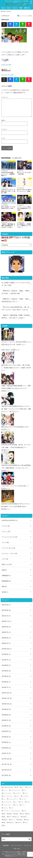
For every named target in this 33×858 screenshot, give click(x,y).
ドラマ (5, 559)
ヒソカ (16, 805)
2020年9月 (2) (6, 627)
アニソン (15, 8)
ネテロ (28, 802)
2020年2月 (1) (6, 638)
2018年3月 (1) (6, 742)
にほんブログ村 (6, 65)
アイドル (5, 526)
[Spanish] (5, 240)
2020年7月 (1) (6, 632)
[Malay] (25, 237)
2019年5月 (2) (6, 671)
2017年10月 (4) (7, 770)
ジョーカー (23, 799)
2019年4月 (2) (6, 676)
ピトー (22, 805)
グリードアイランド (8, 796)
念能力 (28, 813)
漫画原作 (5, 819)
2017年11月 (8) (7, 764)
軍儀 (4, 822)
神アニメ (13, 819)
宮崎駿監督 (6, 575)
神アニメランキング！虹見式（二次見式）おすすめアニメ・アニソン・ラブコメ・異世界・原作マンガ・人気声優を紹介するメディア (17, 853)
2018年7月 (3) (6, 720)
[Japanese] (20, 237)
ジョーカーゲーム (7, 802)
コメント (4, 97)
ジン (16, 802)
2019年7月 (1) (6, 660)
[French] (8, 237)
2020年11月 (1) (7, 621)
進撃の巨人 (11, 822)
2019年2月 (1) (6, 682)
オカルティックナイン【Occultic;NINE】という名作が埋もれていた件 (16, 343)
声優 (21, 8)
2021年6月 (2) (6, 610)
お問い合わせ (5, 350)
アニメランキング (6, 74)
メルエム (5, 807)
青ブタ (26, 822)
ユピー (12, 807)
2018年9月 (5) (6, 709)
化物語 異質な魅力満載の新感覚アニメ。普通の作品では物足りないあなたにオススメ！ (16, 387)
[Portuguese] (28, 237)
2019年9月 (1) (6, 654)
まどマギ (29, 787)
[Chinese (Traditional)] (2, 237)
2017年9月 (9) (6, 775)
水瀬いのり (16, 816)
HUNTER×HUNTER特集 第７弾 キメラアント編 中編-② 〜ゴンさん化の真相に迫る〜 (16, 505)
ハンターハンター (7, 805)
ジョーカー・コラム (9, 553)
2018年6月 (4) (6, 726)
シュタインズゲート (13, 799)
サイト (3, 138)
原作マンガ (26, 8)
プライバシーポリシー (16, 845)
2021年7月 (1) (6, 605)
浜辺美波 (24, 816)
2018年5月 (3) (6, 731)
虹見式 (27, 819)
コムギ (17, 796)
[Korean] (22, 237)
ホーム (3, 8)
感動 (4, 816)
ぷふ (22, 787)
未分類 (5, 592)
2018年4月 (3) (6, 737)
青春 (4, 825)
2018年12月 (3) (7, 693)
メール (4, 129)
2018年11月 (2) (7, 698)
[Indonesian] (14, 237)
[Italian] (17, 237)
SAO (17, 787)
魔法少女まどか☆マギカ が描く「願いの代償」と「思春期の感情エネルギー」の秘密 (16, 366)
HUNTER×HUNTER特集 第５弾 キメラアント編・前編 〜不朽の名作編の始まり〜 (16, 446)
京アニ (24, 810)
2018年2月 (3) (6, 748)
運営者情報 (6, 845)
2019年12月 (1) (7, 649)
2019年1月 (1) (6, 687)
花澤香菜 (20, 819)
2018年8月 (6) (6, 715)
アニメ (8, 8)
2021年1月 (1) (6, 616)
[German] (11, 237)
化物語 (16, 813)
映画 (4, 586)
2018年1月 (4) (6, 753)
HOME (3, 11)
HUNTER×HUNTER (10, 520)
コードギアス (25, 796)
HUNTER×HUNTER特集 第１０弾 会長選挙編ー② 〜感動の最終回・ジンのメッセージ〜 (16, 466)
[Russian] (2, 240)
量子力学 (19, 822)
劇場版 (10, 813)
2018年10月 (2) (7, 704)
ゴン (4, 799)
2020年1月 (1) (6, 643)
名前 (3, 120)
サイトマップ (27, 845)
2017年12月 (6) (7, 759)
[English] (5, 237)
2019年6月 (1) (6, 665)
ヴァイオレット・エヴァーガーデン (11, 810)
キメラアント (18, 793)
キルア (25, 793)
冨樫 (4, 813)
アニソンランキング (9, 537)
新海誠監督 (6, 581)
